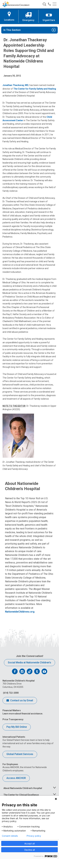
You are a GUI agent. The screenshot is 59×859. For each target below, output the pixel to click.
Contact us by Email (21, 700)
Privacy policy (34, 836)
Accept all (29, 843)
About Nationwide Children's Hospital (22, 788)
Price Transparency (13, 719)
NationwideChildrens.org (19, 611)
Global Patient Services (19, 754)
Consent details (10, 836)
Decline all (29, 849)
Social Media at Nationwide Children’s (29, 662)
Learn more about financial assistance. (23, 713)
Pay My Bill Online (16, 726)
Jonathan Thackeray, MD (15, 85)
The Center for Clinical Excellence (21, 795)
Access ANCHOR (16, 778)
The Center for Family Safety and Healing (34, 89)
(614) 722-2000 (11, 693)
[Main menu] (54, 4)
